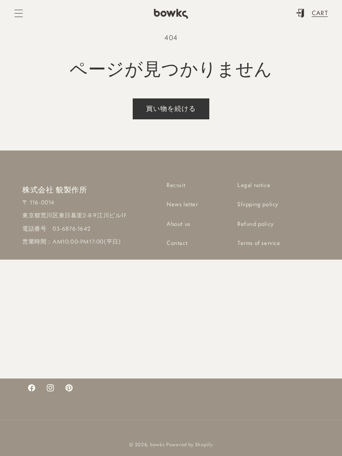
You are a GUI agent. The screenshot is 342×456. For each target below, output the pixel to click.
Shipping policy (257, 204)
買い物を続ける (171, 108)
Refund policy (255, 223)
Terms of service (259, 242)
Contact (177, 242)
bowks (157, 444)
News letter (182, 204)
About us (179, 223)
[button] (18, 13)
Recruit (176, 184)
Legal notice (253, 184)
